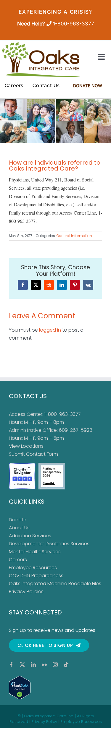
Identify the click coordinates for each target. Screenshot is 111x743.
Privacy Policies (26, 591)
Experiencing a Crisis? (55, 12)
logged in (50, 330)
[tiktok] (66, 664)
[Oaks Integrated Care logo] (41, 59)
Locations (32, 446)
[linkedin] (33, 664)
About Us (19, 527)
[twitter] (22, 664)
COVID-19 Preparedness (36, 575)
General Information (74, 235)
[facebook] (11, 664)
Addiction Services (30, 535)
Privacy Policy (44, 721)
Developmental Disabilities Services (49, 543)
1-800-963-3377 (73, 24)
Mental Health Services (35, 551)
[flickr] (44, 664)
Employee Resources (33, 567)
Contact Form (42, 454)
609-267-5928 (75, 430)
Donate (17, 519)
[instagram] (55, 664)
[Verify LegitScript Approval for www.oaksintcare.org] (55, 687)
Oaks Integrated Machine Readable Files (55, 583)
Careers (18, 559)
